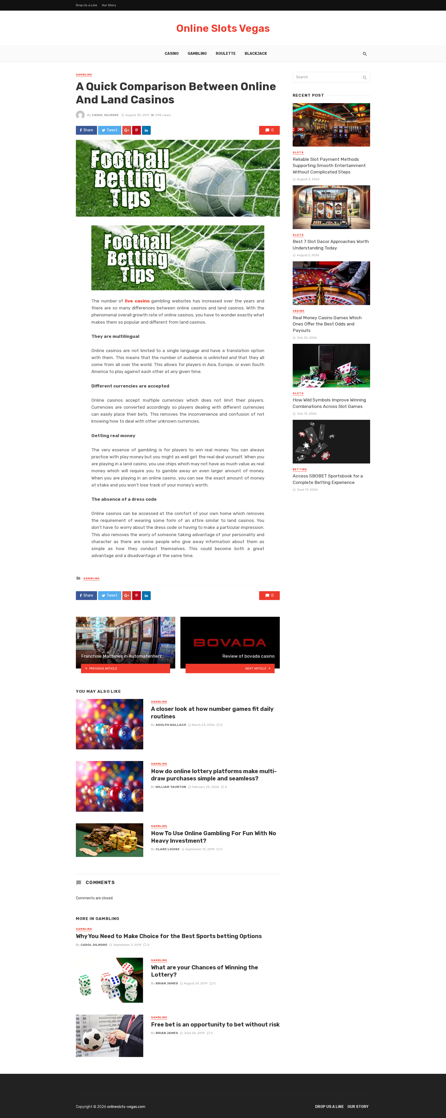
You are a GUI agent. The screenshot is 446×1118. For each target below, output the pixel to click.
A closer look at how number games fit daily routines (212, 712)
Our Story (109, 5)
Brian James (167, 983)
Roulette (226, 53)
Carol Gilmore (105, 115)
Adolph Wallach (171, 725)
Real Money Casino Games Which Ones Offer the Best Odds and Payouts (327, 324)
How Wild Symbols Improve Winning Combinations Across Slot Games (329, 403)
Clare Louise (168, 849)
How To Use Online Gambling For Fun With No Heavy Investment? (213, 837)
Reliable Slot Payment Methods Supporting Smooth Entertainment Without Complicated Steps (329, 165)
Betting (300, 469)
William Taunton (171, 787)
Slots (298, 152)
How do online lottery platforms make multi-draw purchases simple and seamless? (214, 775)
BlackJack (256, 53)
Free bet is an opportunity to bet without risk (215, 1024)
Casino (172, 53)
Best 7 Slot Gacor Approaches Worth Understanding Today (331, 244)
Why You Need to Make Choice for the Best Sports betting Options (169, 936)
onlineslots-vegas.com (126, 1107)
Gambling (197, 53)
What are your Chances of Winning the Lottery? (204, 971)
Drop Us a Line (86, 5)
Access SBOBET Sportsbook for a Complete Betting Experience (328, 479)
